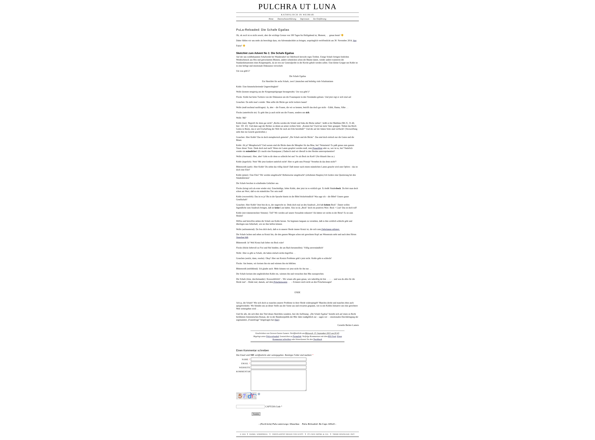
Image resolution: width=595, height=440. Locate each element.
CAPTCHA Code (272, 406)
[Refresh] (259, 394)
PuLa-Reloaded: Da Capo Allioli (318, 424)
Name (245, 359)
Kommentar (243, 371)
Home (271, 19)
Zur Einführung (319, 19)
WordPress (262, 434)
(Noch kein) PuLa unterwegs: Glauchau (279, 424)
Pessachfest (317, 148)
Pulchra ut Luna (297, 6)
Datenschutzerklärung (287, 19)
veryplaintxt (278, 434)
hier (354, 40)
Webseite (244, 367)
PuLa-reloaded (272, 336)
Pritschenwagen (280, 282)
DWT (352, 434)
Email (244, 363)
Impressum (304, 19)
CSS (326, 434)
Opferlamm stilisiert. (330, 229)
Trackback (317, 339)
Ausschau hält (242, 237)
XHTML (319, 434)
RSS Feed (332, 336)
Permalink (297, 336)
